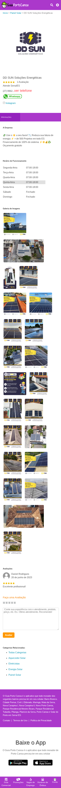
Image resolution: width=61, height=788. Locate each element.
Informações (6, 117)
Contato (6, 720)
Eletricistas (14, 663)
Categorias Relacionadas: (14, 648)
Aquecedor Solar (17, 658)
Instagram (11, 103)
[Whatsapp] (22, 96)
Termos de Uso (20, 720)
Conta (55, 782)
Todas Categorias (17, 652)
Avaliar (8, 635)
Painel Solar (15, 675)
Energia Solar (15, 669)
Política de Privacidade (41, 720)
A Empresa (7, 128)
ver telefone (23, 90)
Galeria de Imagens (11, 209)
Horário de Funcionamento (14, 161)
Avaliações (7, 569)
